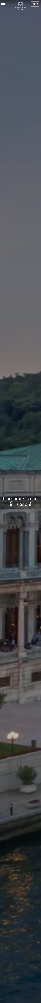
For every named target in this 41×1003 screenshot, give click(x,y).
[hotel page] (20, 4)
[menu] (3, 4)
